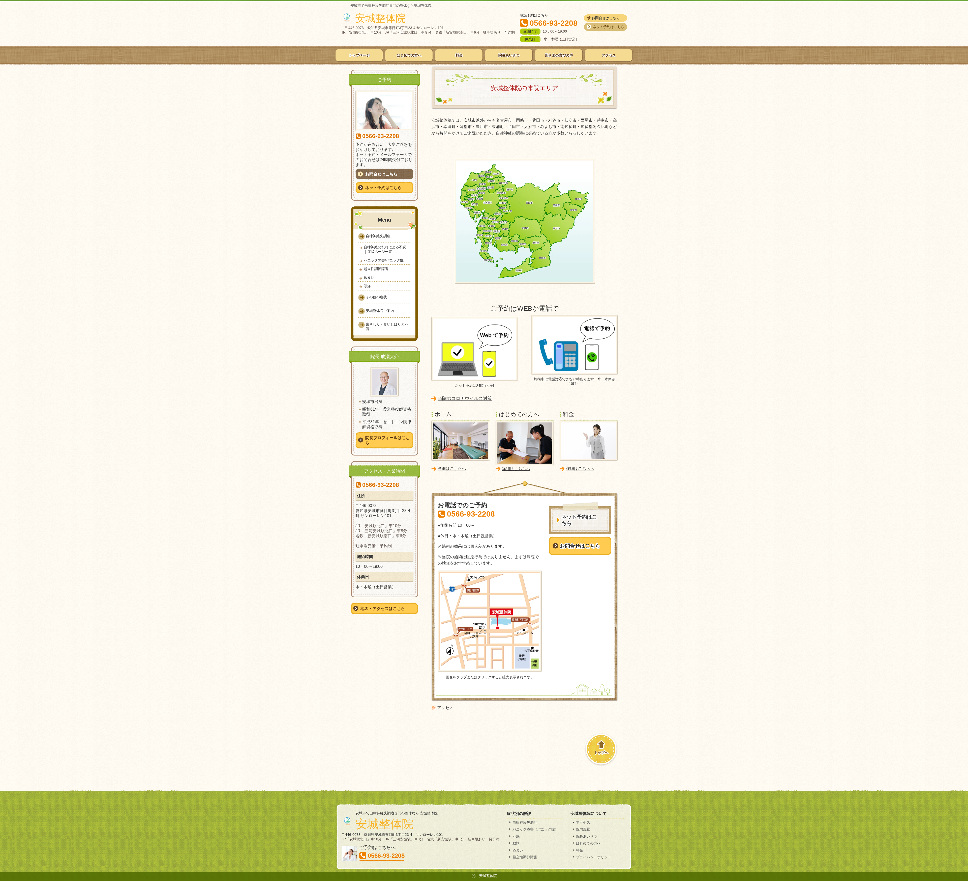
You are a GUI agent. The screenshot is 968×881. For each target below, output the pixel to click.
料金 (579, 850)
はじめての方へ (588, 843)
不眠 (516, 836)
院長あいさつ (586, 836)
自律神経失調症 (524, 822)
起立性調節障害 (524, 857)
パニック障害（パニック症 (533, 829)
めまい (517, 850)
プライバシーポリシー (593, 857)
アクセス (583, 822)
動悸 (516, 843)
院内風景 (583, 829)
